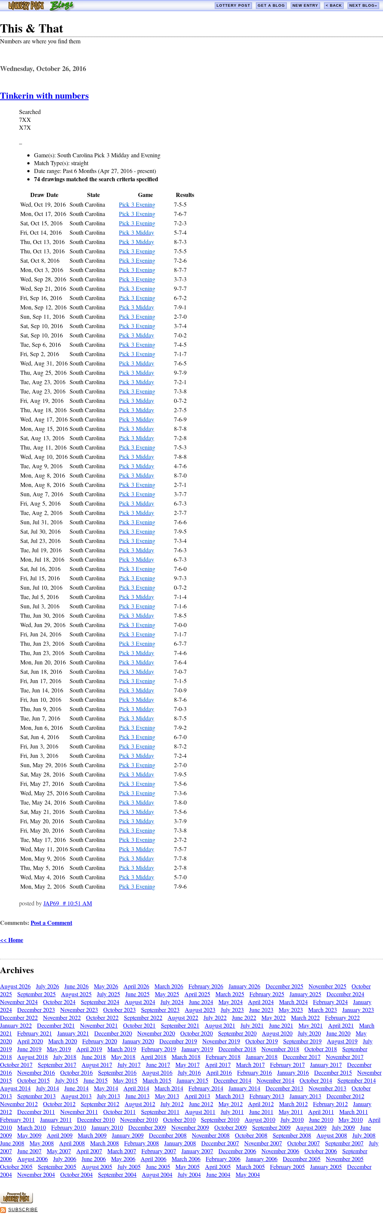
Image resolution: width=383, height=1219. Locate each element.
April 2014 (136, 1088)
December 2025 (284, 986)
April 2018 (153, 1057)
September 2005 (57, 1166)
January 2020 (138, 1041)
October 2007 (303, 1143)
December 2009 (147, 1127)
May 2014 (106, 1088)
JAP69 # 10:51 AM (67, 903)
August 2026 (15, 986)
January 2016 (293, 1072)
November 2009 (190, 1127)
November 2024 (19, 1002)
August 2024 (140, 1002)
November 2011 (79, 1111)
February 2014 (206, 1088)
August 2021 (220, 1025)
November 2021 (99, 1025)
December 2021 (56, 1025)
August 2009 (311, 1127)
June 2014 (76, 1088)
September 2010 (220, 1119)
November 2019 (221, 1041)
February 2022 (342, 1017)
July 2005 (129, 1166)
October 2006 (320, 1151)
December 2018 (237, 1049)
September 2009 (271, 1127)
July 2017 (129, 1064)
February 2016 (254, 1072)
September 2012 (100, 1104)
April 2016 (219, 1072)
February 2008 (141, 1143)
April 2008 (72, 1143)
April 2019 (89, 1049)
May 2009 (29, 1135)
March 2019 (121, 1049)
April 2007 (89, 1151)
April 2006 (153, 1159)
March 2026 (168, 986)
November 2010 (139, 1119)
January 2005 (326, 1166)
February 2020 (99, 1041)
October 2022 (102, 1017)
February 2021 (34, 1033)
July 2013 (108, 1096)
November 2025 (327, 986)
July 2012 (172, 1104)
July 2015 (66, 1080)
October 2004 (76, 1174)
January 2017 (326, 1064)
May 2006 (123, 1159)
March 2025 (229, 994)
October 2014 (316, 1080)
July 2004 (189, 1174)
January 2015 (192, 1080)
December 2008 (168, 1135)
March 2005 (250, 1166)
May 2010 (350, 1119)
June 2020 (338, 1033)
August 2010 (260, 1119)
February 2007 (158, 1151)
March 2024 (293, 1002)
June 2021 (281, 1025)
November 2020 (156, 1033)
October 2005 (16, 1166)
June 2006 (94, 1159)
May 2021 (310, 1025)
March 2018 (186, 1057)
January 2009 (128, 1135)
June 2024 (201, 1002)
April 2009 (60, 1135)
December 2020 (113, 1033)
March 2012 (293, 1104)
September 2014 (356, 1080)
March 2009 (92, 1135)
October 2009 (230, 1127)
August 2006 (32, 1159)
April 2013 (197, 1096)
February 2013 (266, 1096)
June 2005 (158, 1166)
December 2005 (302, 1159)
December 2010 (96, 1119)
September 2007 (344, 1143)
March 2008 (104, 1143)
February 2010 (68, 1127)
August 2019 (342, 1041)
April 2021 (341, 1025)
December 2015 (333, 1072)
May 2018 (123, 1057)
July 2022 (215, 1017)
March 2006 (186, 1159)
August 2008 (331, 1135)
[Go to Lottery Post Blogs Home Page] (41, 9)
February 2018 (223, 1057)
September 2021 (180, 1025)
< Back (334, 5)
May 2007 (59, 1151)
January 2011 (56, 1119)
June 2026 (76, 986)
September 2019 (302, 1041)
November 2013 (327, 1088)
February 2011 (17, 1119)
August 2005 (97, 1166)
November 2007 (263, 1143)
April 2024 (261, 1002)
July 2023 (232, 1009)
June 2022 (244, 1017)
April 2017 (218, 1064)
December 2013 (284, 1088)
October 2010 (179, 1119)
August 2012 (140, 1104)
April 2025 (197, 994)
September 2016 (117, 1072)
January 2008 (180, 1143)
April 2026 (136, 986)
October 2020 (196, 1033)
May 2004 (248, 1174)
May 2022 (273, 1017)
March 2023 (322, 1009)
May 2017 (187, 1064)
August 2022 (183, 1017)
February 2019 (158, 1049)
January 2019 (197, 1049)
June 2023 (261, 1009)
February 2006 (223, 1159)
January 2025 (305, 994)
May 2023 (291, 1009)
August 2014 (15, 1088)
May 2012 (230, 1104)
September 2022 (143, 1017)
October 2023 (119, 1009)
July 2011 (232, 1111)
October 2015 (33, 1080)
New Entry (305, 5)
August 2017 (97, 1064)
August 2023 (200, 1009)
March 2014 (168, 1088)
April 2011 (321, 1111)
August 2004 (157, 1174)
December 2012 (345, 1096)
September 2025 (36, 994)
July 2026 (47, 986)
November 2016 (36, 1072)
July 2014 (47, 1088)
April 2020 (30, 1041)
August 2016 (157, 1072)
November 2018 (280, 1049)
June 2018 (94, 1057)
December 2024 (345, 994)
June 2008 (12, 1143)
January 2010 (107, 1127)
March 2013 (229, 1096)
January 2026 (244, 986)
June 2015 (95, 1080)
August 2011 (200, 1111)
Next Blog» (363, 5)
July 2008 (364, 1135)
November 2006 (280, 1151)
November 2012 (19, 1104)
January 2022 (16, 1025)
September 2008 (292, 1135)
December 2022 (19, 1017)
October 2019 (261, 1041)
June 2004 (218, 1174)
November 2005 (345, 1159)
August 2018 (32, 1057)
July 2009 (343, 1127)
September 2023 (160, 1009)
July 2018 (64, 1057)
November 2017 (345, 1057)
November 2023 (79, 1009)
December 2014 (232, 1080)
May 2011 (291, 1111)
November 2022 (62, 1017)
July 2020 (309, 1033)
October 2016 (76, 1072)
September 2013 (36, 1096)
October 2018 (320, 1049)
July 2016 (189, 1072)
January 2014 (244, 1088)
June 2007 (29, 1151)
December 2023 (36, 1009)
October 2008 (251, 1135)
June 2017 (158, 1064)
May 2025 (167, 994)
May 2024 (230, 1002)
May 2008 (42, 1143)
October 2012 (59, 1104)
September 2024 (100, 1002)
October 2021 (139, 1025)
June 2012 (201, 1104)
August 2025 (76, 994)
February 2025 (266, 994)
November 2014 (275, 1080)
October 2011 (119, 1111)
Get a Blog (271, 5)
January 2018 (262, 1057)
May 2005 (187, 1166)
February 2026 (206, 986)
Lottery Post (233, 5)
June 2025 (137, 994)
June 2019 (29, 1049)
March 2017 (250, 1064)
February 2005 (287, 1166)
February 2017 (287, 1064)
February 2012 (330, 1104)
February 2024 (330, 1002)
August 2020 (277, 1033)
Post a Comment (51, 922)
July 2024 (172, 1002)
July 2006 (64, 1159)
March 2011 (353, 1111)
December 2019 (178, 1041)
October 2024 (59, 1002)
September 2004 (117, 1174)
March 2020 (62, 1041)
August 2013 (76, 1096)
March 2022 (305, 1017)
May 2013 (167, 1096)
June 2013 (137, 1096)
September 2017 (57, 1064)
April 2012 (261, 1104)
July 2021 (252, 1025)
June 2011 (261, 1111)
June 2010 (321, 1119)
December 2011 (36, 1111)
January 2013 (305, 1096)
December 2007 (220, 1143)
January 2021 (73, 1033)
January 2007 (197, 1151)
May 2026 (106, 986)
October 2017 (16, 1064)
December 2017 (302, 1057)
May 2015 (125, 1080)
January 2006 (262, 1159)
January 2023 (358, 1009)
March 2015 (157, 1080)
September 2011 (160, 1111)
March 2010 (31, 1127)
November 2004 (36, 1174)
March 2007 (121, 1151)
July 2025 (108, 994)
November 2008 (211, 1135)
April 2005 (218, 1166)
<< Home (11, 939)
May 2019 (59, 1049)
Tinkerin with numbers (44, 95)
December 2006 (237, 1151)
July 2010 (292, 1119)
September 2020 (237, 1033)
